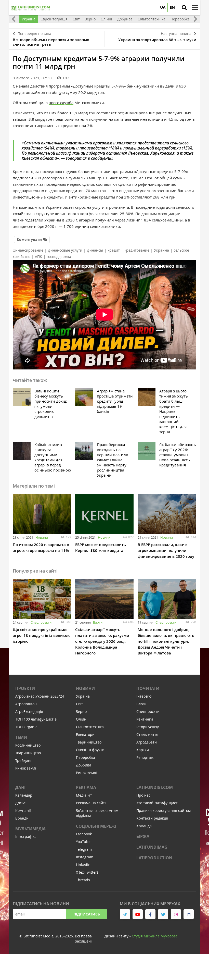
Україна (83, 696)
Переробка (85, 757)
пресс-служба (61, 102)
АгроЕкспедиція (29, 711)
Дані (20, 787)
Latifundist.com (154, 787)
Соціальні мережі (96, 826)
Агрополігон (26, 703)
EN (172, 7)
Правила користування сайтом (163, 810)
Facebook (84, 834)
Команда (144, 825)
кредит (114, 250)
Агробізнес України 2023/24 (39, 696)
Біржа (142, 836)
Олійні (81, 719)
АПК (38, 256)
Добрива (83, 765)
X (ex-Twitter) (87, 872)
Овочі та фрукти (90, 749)
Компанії (23, 810)
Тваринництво (28, 752)
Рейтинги (144, 719)
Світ (79, 703)
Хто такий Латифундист (157, 802)
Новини (41, 537)
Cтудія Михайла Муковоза (154, 936)
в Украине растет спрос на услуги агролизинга (85, 207)
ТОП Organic (26, 726)
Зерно (81, 711)
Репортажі (145, 757)
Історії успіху (147, 726)
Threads (83, 879)
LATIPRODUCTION (154, 858)
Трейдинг (23, 760)
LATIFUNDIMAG (151, 847)
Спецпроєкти (41, 622)
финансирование (28, 250)
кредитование (136, 250)
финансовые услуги (65, 250)
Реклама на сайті (91, 802)
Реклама (86, 787)
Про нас (143, 795)
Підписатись (86, 914)
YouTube (83, 841)
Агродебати (146, 742)
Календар (23, 795)
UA (162, 7)
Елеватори (85, 734)
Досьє (20, 802)
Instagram (84, 856)
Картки (142, 749)
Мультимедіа (30, 829)
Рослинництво (28, 745)
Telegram (84, 849)
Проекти (25, 688)
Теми (21, 737)
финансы (95, 250)
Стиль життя (147, 734)
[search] (184, 7)
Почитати (147, 688)
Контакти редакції (152, 818)
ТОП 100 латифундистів (36, 719)
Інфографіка (25, 836)
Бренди (22, 818)
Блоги (97, 622)
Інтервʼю (144, 696)
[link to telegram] (125, 914)
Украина (161, 250)
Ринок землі (25, 768)
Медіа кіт (84, 795)
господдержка (59, 256)
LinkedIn (83, 864)
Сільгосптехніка (90, 726)
